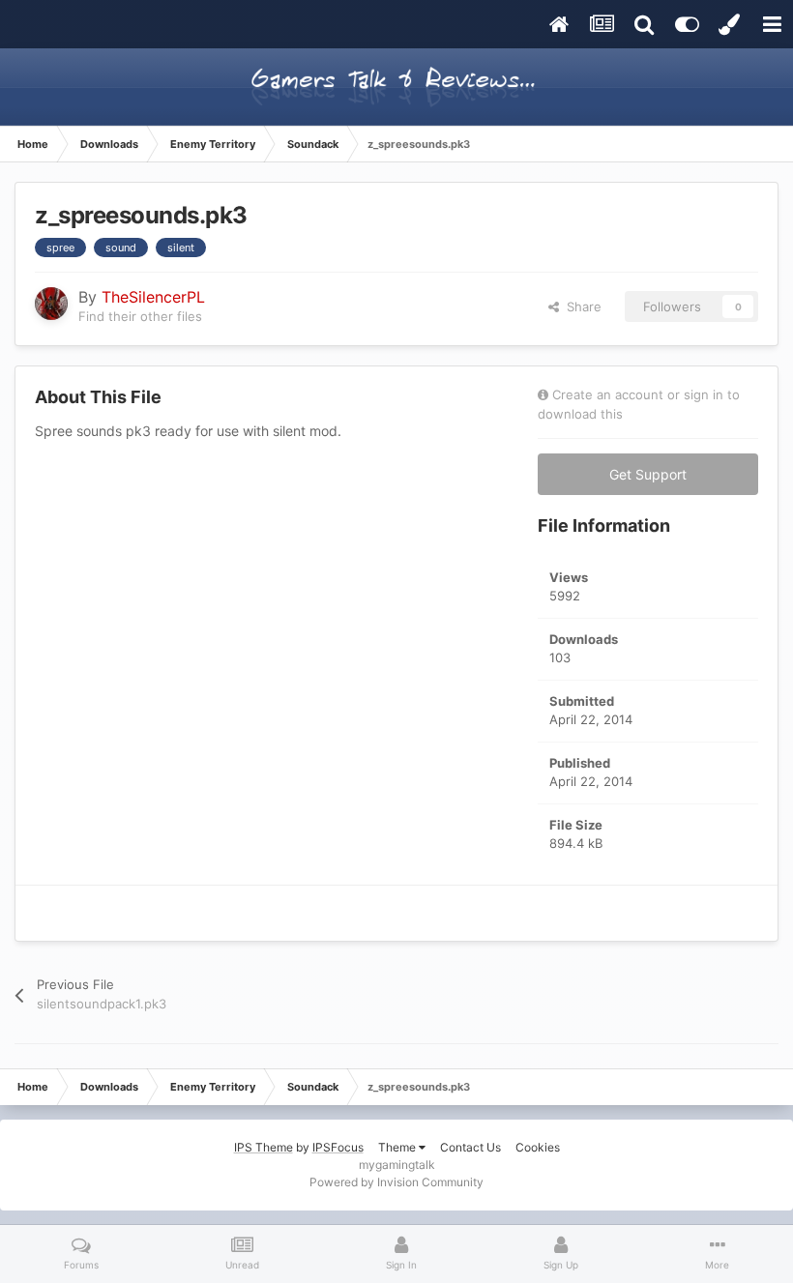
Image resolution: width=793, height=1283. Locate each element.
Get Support (648, 474)
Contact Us (470, 1147)
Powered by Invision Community (396, 1182)
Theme (398, 1147)
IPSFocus (338, 1147)
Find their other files (140, 316)
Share (580, 306)
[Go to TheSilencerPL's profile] (51, 303)
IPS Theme (263, 1147)
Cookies (537, 1147)
